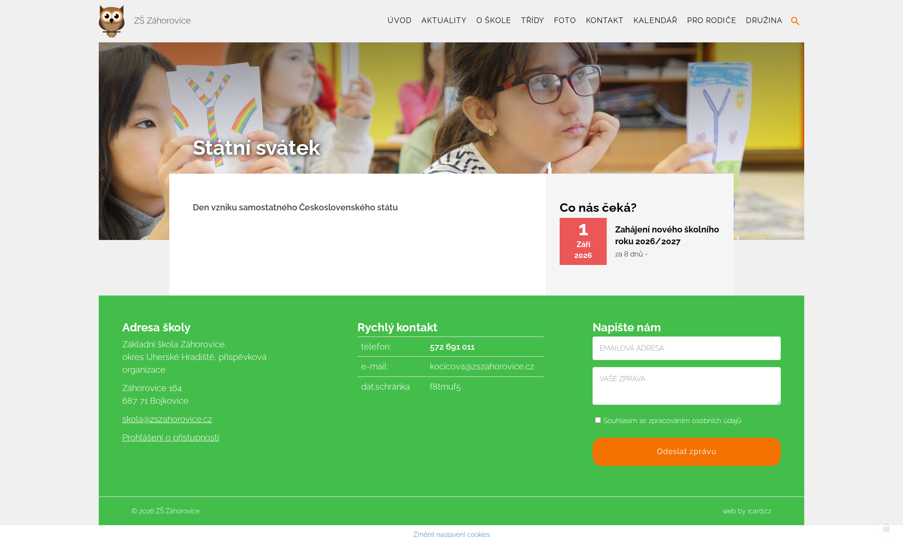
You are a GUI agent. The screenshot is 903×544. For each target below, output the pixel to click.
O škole (493, 20)
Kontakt (605, 20)
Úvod (399, 20)
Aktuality (444, 20)
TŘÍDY (532, 20)
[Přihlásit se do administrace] (886, 527)
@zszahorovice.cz (177, 419)
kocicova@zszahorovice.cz (482, 366)
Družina (764, 20)
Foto (565, 20)
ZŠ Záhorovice (161, 20)
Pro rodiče (712, 20)
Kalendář (655, 20)
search (795, 21)
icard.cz (759, 511)
